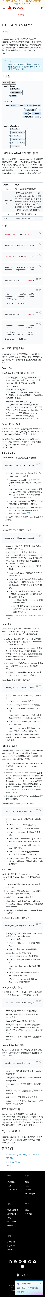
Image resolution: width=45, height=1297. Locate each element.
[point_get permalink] (14, 368)
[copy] (40, 232)
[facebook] (24, 1261)
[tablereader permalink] (16, 453)
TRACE (8, 1166)
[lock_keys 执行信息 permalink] (24, 987)
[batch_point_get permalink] (21, 424)
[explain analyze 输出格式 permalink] (40, 153)
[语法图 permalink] (12, 76)
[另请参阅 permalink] (14, 1148)
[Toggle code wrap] (37, 232)
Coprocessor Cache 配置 (20, 513)
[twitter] (15, 1261)
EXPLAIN (9, 1158)
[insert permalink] (9, 525)
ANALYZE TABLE (13, 1162)
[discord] (34, 1261)
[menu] (3, 8)
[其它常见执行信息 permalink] (22, 1109)
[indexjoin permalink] (13, 624)
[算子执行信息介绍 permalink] (25, 348)
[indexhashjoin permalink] (19, 746)
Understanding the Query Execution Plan (23, 1154)
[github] (10, 1261)
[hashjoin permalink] (13, 869)
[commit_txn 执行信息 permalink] (26, 1045)
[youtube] (22, 1266)
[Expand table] (40, 179)
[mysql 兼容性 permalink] (22, 1131)
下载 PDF (8, 32)
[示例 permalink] (9, 225)
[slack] (29, 1261)
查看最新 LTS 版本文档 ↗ (23, 4)
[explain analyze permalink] (36, 25)
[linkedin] (20, 1261)
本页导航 (21, 15)
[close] (40, 1283)
